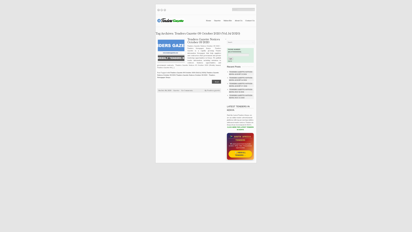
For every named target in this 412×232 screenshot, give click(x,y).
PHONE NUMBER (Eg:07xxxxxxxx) (234, 51)
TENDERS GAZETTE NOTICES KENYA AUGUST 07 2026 (240, 85)
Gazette (217, 20)
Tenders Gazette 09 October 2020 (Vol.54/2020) (188, 73)
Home (208, 20)
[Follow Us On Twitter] (161, 10)
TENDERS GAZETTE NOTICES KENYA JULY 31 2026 (240, 91)
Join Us (230, 61)
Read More (217, 82)
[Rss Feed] (164, 10)
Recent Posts (234, 66)
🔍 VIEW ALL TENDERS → (240, 154)
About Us (238, 20)
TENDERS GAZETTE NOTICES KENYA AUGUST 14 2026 (240, 79)
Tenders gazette (213, 90)
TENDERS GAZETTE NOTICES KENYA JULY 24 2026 (240, 96)
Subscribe (228, 20)
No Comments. (187, 90)
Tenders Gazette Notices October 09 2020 (203, 41)
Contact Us (249, 20)
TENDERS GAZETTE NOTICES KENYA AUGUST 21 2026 (240, 73)
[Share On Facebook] (158, 10)
